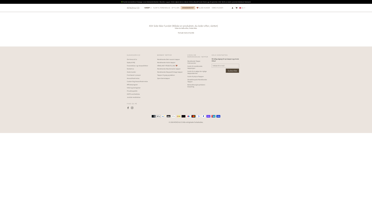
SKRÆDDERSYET (188, 8)
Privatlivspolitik (132, 91)
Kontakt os (130, 69)
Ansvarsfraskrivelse (133, 78)
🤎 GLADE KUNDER (203, 8)
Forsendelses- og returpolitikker (137, 66)
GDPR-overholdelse (133, 94)
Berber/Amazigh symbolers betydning (196, 86)
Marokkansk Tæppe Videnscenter (193, 62)
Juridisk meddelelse (133, 97)
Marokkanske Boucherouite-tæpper (169, 69)
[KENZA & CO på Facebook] (128, 108)
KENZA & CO (133, 7)
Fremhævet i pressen (134, 75)
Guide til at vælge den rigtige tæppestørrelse (197, 72)
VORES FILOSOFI (217, 8)
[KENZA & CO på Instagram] (132, 108)
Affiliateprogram (132, 85)
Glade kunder (131, 72)
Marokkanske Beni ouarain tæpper (168, 59)
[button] (242, 8)
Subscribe (232, 70)
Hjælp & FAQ (131, 62)
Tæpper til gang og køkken (166, 75)
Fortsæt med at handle (186, 33)
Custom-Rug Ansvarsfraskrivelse (137, 81)
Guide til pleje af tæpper (195, 76)
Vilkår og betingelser (134, 88)
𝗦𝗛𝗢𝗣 (147, 8)
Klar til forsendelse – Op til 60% (166, 8)
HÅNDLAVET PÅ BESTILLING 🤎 (167, 66)
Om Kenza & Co (132, 59)
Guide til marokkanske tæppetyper (194, 67)
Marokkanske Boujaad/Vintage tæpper (170, 72)
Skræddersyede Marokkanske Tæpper (197, 80)
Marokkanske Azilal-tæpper (166, 62)
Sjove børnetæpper (163, 78)
